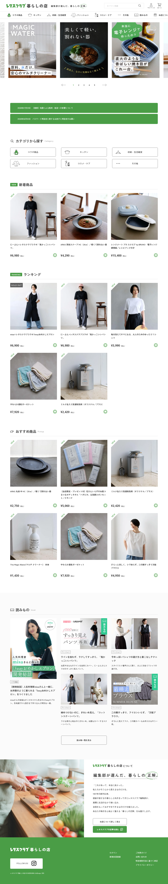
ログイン (113, 852)
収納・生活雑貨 (135, 152)
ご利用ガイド (141, 852)
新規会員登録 (115, 856)
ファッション (33, 163)
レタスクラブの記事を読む (108, 829)
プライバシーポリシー (145, 865)
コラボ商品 (33, 152)
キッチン (84, 152)
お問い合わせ (141, 856)
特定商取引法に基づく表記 (147, 861)
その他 (135, 163)
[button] (63, 85)
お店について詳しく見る (110, 821)
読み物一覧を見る (84, 740)
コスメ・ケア (84, 163)
